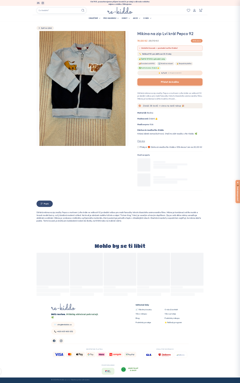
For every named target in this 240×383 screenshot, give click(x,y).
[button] (201, 10)
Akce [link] (135, 18)
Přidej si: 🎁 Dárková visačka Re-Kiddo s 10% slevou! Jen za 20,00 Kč (171, 147)
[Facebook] (54, 341)
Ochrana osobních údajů (180, 380)
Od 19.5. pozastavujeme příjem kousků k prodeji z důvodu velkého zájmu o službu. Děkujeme (120, 3)
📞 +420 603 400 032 (63, 331)
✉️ (63, 324)
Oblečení (93, 18)
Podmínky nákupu (172, 318)
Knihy (125, 18)
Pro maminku (109, 18)
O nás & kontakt (171, 309)
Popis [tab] (46, 204)
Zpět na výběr (46, 28)
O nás (146, 18)
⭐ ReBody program (173, 322)
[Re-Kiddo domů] (63, 307)
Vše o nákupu (141, 314)
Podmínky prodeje (143, 322)
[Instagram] (61, 341)
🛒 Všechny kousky (144, 309)
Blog (138, 318)
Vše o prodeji (170, 314)
